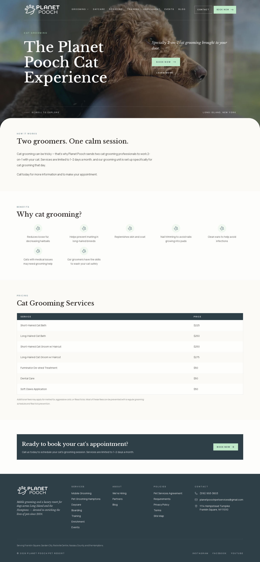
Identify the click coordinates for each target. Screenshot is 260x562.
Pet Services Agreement (168, 493)
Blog (182, 9)
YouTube (237, 553)
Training (133, 9)
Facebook (220, 553)
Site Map (159, 516)
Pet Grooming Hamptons (85, 499)
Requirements (162, 499)
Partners (117, 499)
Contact (203, 9)
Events (169, 9)
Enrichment (152, 9)
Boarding (116, 9)
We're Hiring (119, 493)
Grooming (79, 9)
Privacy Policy (161, 504)
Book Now (223, 9)
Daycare (99, 9)
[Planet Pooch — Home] (43, 10)
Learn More (164, 72)
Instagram (200, 553)
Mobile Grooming (81, 493)
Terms (157, 510)
